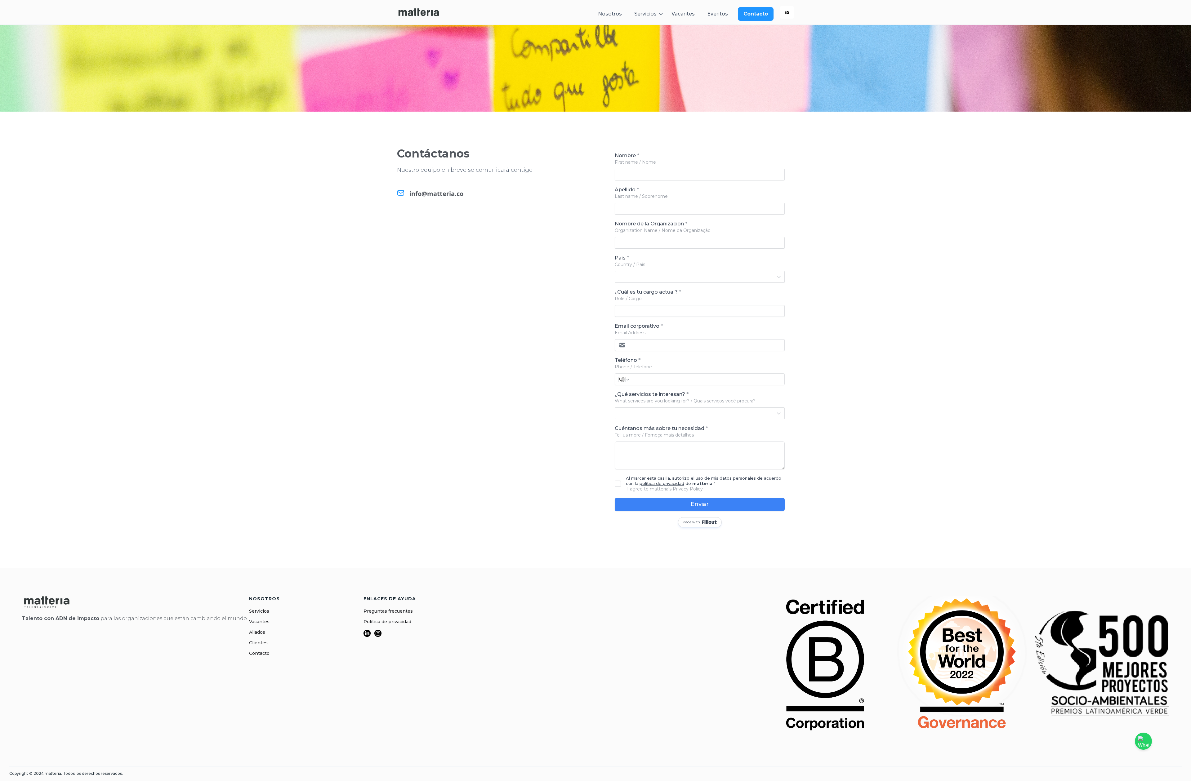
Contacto (259, 653)
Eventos (717, 14)
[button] (650, 14)
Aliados (257, 632)
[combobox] (787, 12)
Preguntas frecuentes (388, 611)
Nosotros (610, 14)
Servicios (259, 611)
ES (786, 12)
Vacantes (683, 14)
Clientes (258, 642)
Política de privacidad (387, 621)
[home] (418, 12)
